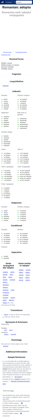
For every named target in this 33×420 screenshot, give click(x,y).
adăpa (21, 272)
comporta (6, 292)
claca (12, 290)
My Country (18, 377)
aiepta (21, 277)
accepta (5, 272)
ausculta (12, 280)
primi (5, 330)
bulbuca (5, 287)
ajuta (4, 277)
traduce (6, 334)
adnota (21, 275)
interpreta (13, 334)
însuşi (10, 330)
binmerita (6, 285)
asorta (21, 280)
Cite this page (7, 52)
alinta (10, 277)
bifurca (5, 282)
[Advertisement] (16, 33)
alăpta (27, 277)
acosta (28, 270)
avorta (28, 280)
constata (5, 295)
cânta (4, 300)
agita (11, 274)
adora (27, 275)
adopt (6, 314)
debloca (11, 300)
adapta (21, 270)
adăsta (27, 272)
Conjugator (9, 2)
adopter (5, 346)
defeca (5, 303)
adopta (5, 274)
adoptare (5, 86)
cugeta (13, 297)
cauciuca (5, 290)
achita (12, 272)
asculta (5, 280)
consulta (5, 297)
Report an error (6, 415)
